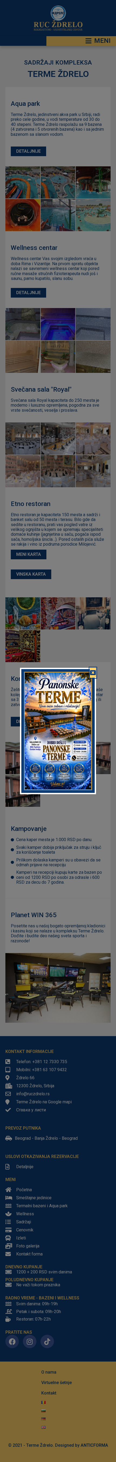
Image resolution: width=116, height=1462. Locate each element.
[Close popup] (93, 673)
